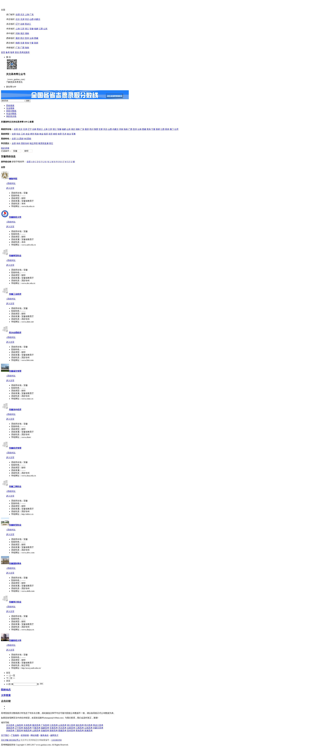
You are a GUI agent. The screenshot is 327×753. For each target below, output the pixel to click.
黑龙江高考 (98, 725)
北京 (22, 14)
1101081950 (56, 740)
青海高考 (80, 730)
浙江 (27, 29)
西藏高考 (62, 730)
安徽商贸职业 (15, 256)
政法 (69, 134)
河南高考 (10, 730)
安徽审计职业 (15, 602)
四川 (22, 38)
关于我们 (5, 735)
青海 (27, 43)
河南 (18, 33)
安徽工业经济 (15, 294)
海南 (27, 48)
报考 (12, 52)
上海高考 (19, 725)
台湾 (176, 129)
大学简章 (6, 695)
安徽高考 (45, 730)
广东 (32, 14)
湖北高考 (80, 725)
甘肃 (22, 43)
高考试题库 (24, 52)
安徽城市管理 (15, 371)
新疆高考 (54, 730)
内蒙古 (37, 19)
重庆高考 (36, 725)
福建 (36, 29)
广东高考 (45, 725)
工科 (23, 134)
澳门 (172, 129)
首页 (3, 52)
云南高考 (88, 728)
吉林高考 (71, 728)
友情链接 (25, 735)
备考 (8, 52)
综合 (18, 134)
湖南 (27, 33)
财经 (55, 134)
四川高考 (88, 725)
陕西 (18, 43)
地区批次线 (11, 116)
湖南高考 (10, 728)
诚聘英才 (54, 735)
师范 (32, 134)
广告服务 (15, 735)
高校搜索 (10, 105)
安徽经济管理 (15, 448)
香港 (167, 129)
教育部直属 (43, 143)
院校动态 (6, 689)
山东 (45, 29)
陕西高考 (28, 730)
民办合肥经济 (15, 332)
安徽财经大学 (15, 217)
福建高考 (45, 728)
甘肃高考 (54, 728)
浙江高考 (71, 725)
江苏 (22, 29)
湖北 (22, 33)
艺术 (64, 134)
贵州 (27, 38)
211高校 (20, 139)
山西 (32, 19)
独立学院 (34, 143)
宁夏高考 (36, 728)
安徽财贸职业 (15, 525)
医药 (46, 134)
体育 (60, 134)
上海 (27, 14)
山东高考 (62, 725)
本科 (18, 143)
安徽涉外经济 (15, 409)
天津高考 (28, 725)
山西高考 (36, 730)
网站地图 (35, 735)
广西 (22, 48)
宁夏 (32, 43)
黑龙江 (28, 24)
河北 (27, 19)
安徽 (32, 29)
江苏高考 (54, 725)
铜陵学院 (13, 179)
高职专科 (25, 143)
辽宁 (18, 24)
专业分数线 (11, 114)
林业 (41, 134)
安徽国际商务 (15, 563)
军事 (74, 134)
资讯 (17, 52)
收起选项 (5, 148)
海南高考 (28, 728)
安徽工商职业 (15, 486)
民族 (37, 134)
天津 (22, 19)
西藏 (36, 38)
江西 (41, 29)
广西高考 (19, 730)
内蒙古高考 (98, 728)
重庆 (18, 38)
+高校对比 (10, 183)
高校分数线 (11, 111)
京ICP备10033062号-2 (10, 740)
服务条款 (44, 735)
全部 (16, 129)
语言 (51, 134)
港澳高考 (88, 730)
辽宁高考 (19, 728)
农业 (28, 134)
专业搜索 (10, 108)
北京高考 (10, 725)
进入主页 (10, 188)
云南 (32, 38)
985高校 (27, 139)
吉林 (22, 24)
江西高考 (80, 728)
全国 (18, 14)
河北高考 (62, 728)
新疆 (36, 43)
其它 (51, 143)
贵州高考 (71, 730)
